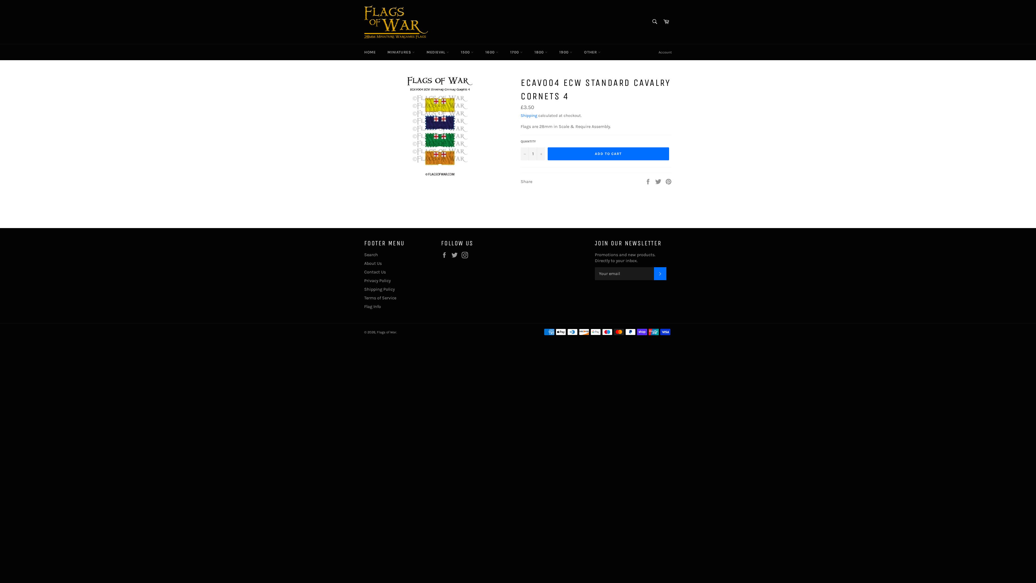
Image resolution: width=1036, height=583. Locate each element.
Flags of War (386, 332)
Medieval (437, 52)
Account (665, 52)
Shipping (529, 115)
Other (591, 52)
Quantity (528, 141)
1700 (515, 52)
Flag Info (372, 306)
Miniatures (399, 52)
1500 (466, 52)
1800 (539, 52)
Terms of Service (380, 297)
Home (370, 52)
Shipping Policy (379, 289)
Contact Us (375, 271)
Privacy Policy (377, 280)
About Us (373, 263)
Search (371, 254)
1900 (564, 52)
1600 (490, 52)
